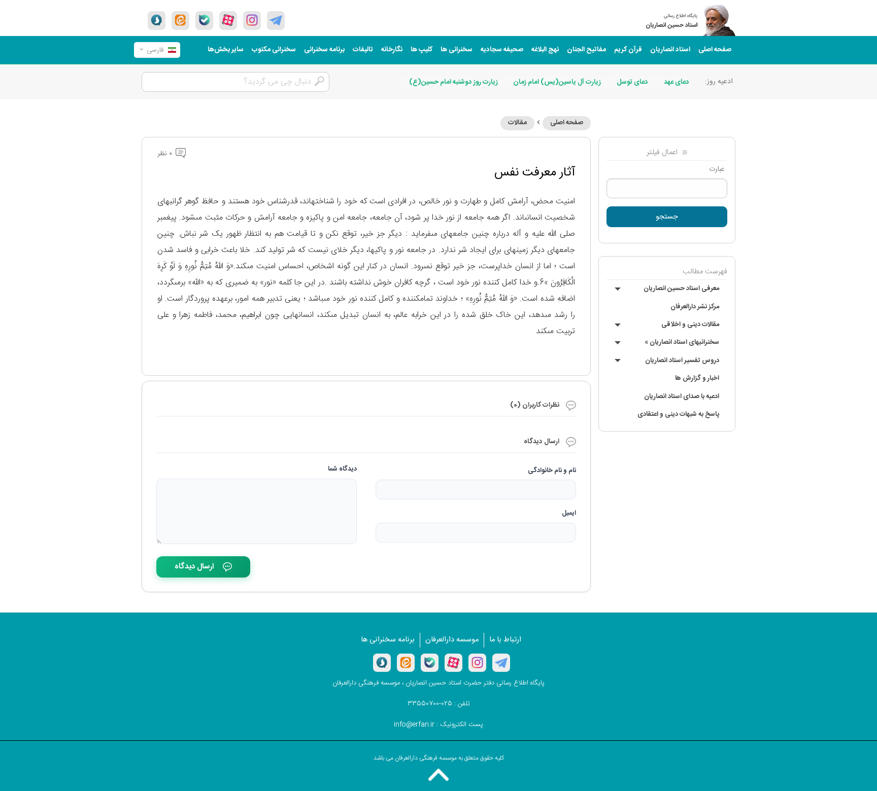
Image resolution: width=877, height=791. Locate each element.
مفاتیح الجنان (586, 49)
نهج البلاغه (545, 49)
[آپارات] (228, 20)
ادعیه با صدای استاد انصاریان (681, 396)
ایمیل (569, 513)
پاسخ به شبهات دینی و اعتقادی (678, 414)
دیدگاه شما (342, 469)
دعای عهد (676, 82)
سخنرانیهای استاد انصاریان (682, 342)
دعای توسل (632, 82)
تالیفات (363, 49)
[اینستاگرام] (477, 663)
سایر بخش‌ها (226, 49)
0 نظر (165, 153)
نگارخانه (391, 49)
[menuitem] (714, 50)
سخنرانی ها (457, 49)
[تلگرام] (276, 20)
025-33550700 (430, 703)
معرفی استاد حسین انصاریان (681, 288)
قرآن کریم (628, 49)
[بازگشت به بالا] (438, 775)
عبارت (717, 169)
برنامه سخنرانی (324, 49)
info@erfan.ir (414, 724)
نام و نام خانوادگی (552, 470)
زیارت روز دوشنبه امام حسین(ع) (453, 82)
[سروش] (156, 20)
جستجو (667, 217)
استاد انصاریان (670, 49)
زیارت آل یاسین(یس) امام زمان (557, 82)
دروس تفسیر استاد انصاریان (682, 360)
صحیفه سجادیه (502, 49)
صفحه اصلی (714, 49)
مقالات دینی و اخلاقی (690, 324)
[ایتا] (180, 20)
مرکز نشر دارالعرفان (694, 306)
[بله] (204, 20)
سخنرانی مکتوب (274, 49)
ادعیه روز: (719, 82)
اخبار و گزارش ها (697, 378)
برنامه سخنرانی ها (388, 640)
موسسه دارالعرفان (452, 640)
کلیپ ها (421, 49)
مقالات (517, 122)
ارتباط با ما (505, 640)
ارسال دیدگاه (194, 566)
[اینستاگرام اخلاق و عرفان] (252, 20)
